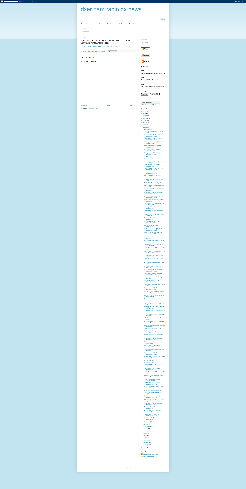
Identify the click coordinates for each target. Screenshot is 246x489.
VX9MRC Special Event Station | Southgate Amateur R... (152, 383)
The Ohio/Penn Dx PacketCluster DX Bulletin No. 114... (153, 266)
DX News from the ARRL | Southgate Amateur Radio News (153, 169)
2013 (144, 127)
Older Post (132, 105)
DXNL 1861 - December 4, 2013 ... (153, 390)
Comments (86, 31)
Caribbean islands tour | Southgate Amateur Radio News (153, 229)
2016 (144, 120)
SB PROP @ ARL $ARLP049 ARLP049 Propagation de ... (154, 400)
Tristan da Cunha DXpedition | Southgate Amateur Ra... (152, 172)
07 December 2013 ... (149, 360)
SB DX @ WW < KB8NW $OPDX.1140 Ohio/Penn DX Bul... (154, 346)
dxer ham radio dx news (111, 9)
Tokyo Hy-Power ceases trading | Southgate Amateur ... (152, 146)
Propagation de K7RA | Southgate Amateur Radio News (153, 153)
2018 (144, 116)
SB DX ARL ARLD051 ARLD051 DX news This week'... (153, 245)
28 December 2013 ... (149, 156)
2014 (144, 125)
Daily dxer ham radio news (150, 454)
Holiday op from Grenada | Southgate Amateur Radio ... (154, 277)
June (145, 433)
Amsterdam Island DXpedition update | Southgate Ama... (154, 218)
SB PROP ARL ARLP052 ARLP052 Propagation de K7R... (153, 233)
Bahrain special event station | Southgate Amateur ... (152, 226)
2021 (144, 111)
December (147, 129)
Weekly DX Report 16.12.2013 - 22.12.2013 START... (152, 281)
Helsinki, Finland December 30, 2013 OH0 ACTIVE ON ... (154, 131)
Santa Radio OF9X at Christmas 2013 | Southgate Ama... (154, 241)
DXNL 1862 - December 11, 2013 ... (153, 328)
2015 (144, 122)
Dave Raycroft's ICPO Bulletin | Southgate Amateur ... (152, 165)
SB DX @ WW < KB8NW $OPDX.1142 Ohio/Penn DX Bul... (154, 204)
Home (108, 105)
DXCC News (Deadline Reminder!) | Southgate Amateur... (153, 274)
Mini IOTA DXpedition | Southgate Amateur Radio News (152, 176)
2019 (144, 113)
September (147, 426)
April (145, 437)
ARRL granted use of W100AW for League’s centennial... (153, 379)
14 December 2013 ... (149, 299)
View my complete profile (147, 456)
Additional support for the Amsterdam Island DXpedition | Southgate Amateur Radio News (105, 46)
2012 (144, 447)
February (146, 442)
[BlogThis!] (111, 51)
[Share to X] (112, 51)
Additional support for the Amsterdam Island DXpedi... (153, 342)
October (146, 424)
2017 (144, 118)
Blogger (130, 467)
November (147, 422)
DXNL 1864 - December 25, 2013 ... (153, 183)
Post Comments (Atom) (94, 108)
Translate (154, 104)
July (145, 431)
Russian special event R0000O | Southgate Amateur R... (152, 415)
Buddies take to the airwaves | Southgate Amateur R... (152, 396)
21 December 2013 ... (149, 236)
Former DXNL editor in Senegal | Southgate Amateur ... (152, 411)
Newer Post (84, 105)
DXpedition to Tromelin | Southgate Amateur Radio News (153, 139)
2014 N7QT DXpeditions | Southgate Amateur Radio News (153, 196)
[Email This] (109, 51)
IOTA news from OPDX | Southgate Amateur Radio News (153, 135)
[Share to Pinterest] (116, 51)
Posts (84, 28)
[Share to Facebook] (114, 51)
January (146, 444)
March (146, 440)
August (146, 428)
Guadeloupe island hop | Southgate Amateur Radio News (153, 211)
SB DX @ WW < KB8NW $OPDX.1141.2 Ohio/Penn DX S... (154, 252)
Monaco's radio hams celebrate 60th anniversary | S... (153, 387)
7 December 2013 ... (149, 362)
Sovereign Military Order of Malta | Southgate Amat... (153, 207)
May (145, 435)
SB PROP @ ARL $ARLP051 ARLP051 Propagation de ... (154, 296)
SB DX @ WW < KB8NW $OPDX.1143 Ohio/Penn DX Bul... (154, 142)
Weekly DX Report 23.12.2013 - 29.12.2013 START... (152, 150)
